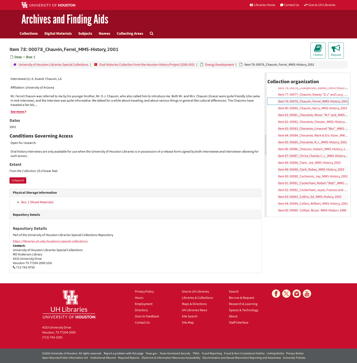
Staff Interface (238, 322)
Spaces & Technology (243, 310)
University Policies (294, 358)
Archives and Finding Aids (64, 19)
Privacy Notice (294, 353)
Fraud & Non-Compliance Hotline (244, 353)
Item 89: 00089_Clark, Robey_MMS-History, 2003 (311, 169)
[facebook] (276, 293)
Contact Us (142, 322)
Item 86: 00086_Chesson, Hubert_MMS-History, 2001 (314, 149)
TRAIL (196, 353)
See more (18, 111)
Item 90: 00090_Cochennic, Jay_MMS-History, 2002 (313, 176)
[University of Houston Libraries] (69, 304)
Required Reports (128, 358)
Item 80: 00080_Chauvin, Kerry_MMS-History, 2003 (312, 108)
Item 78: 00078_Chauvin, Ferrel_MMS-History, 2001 (313, 101)
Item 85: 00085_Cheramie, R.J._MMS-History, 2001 (312, 142)
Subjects (85, 33)
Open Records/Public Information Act (65, 358)
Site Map (188, 322)
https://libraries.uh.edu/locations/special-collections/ (50, 241)
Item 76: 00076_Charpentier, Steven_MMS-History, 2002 (316, 87)
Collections (29, 33)
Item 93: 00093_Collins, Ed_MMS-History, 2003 (309, 197)
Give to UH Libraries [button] (322, 5)
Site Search (190, 316)
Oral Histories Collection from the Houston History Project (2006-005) (147, 64)
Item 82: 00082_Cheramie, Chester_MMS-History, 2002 (315, 122)
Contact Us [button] (291, 5)
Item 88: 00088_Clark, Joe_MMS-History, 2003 (309, 162)
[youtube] (307, 293)
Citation (318, 55)
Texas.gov (151, 353)
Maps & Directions (194, 304)
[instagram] (297, 293)
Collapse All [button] (18, 180)
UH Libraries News (194, 310)
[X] (286, 293)
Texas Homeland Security (174, 353)
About (233, 316)
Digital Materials (58, 33)
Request (336, 55)
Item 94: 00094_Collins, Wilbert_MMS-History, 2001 (313, 203)
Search (234, 291)
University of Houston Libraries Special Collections (53, 64)
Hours (139, 297)
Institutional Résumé (103, 358)
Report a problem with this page (123, 353)
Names (104, 33)
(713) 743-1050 (52, 337)
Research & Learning (243, 304)
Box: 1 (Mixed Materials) (37, 202)
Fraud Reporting (212, 353)
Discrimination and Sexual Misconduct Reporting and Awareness (241, 358)
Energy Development (219, 64)
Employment (143, 304)
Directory (141, 310)
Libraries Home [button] (264, 5)
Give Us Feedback (147, 316)
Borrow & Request (241, 297)
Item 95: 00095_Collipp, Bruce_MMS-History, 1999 (312, 210)
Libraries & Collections (197, 297)
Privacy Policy (144, 291)
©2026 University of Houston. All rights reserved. (72, 353)
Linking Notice (275, 353)
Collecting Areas (130, 33)
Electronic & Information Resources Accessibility (171, 358)
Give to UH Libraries (195, 291)
